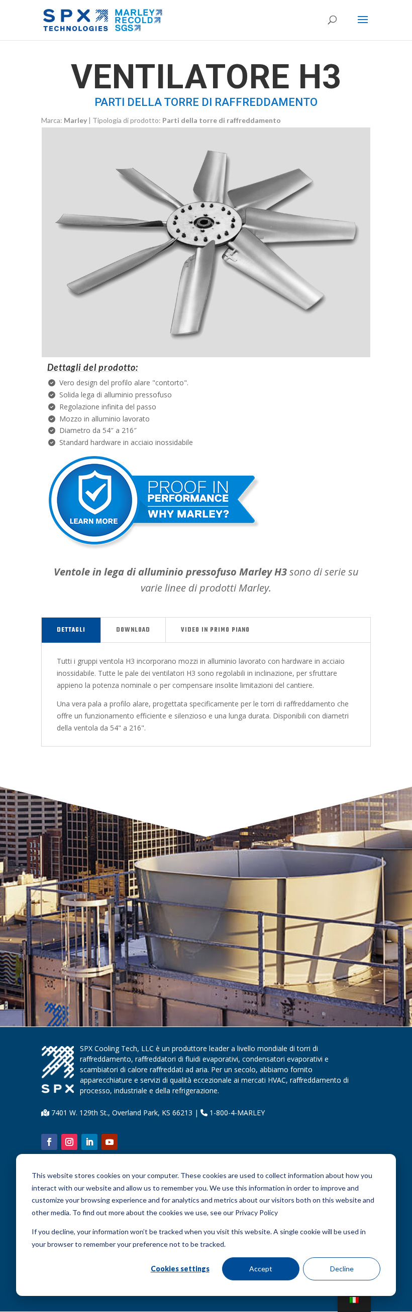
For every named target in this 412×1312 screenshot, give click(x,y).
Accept (260, 1268)
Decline (342, 1268)
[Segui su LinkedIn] (89, 1142)
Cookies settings (180, 1268)
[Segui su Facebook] (49, 1142)
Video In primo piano (215, 630)
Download (133, 630)
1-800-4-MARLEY (236, 1112)
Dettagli (71, 630)
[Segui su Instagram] (69, 1142)
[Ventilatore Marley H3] (206, 354)
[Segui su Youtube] (109, 1142)
